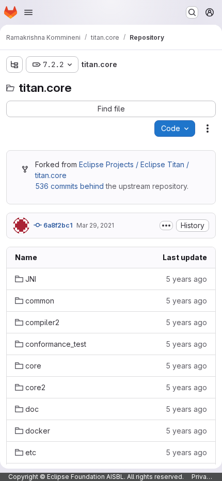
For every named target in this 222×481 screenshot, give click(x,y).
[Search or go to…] (192, 12)
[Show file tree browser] (14, 64)
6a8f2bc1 (57, 225)
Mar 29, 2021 (95, 225)
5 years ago (186, 279)
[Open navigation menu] (28, 12)
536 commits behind (69, 186)
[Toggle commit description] (166, 225)
